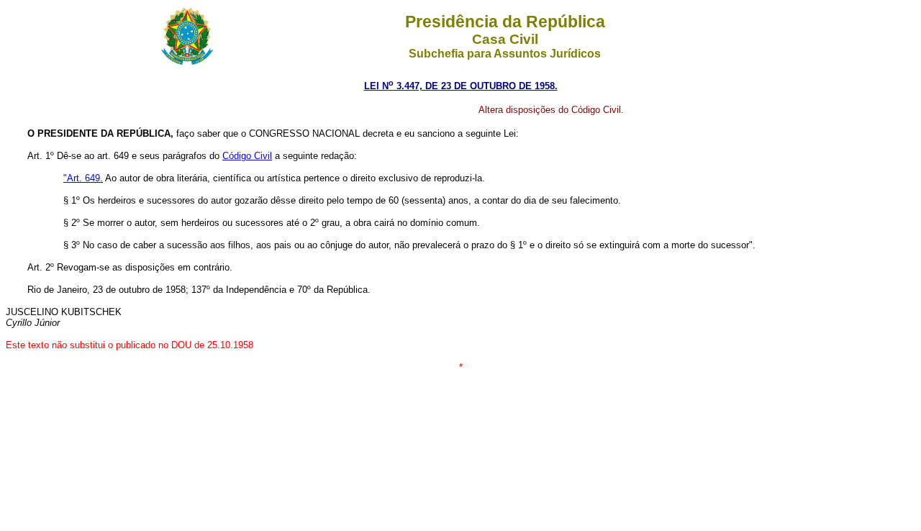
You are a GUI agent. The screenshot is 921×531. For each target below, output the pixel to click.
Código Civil (247, 155)
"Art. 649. (83, 178)
